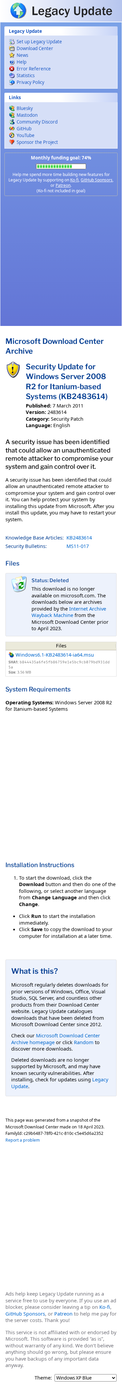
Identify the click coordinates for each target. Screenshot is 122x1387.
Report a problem (22, 1140)
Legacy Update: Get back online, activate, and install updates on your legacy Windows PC (61, 10)
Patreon (63, 185)
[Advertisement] (61, 261)
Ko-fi (74, 180)
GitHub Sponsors (97, 180)
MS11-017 (77, 546)
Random (84, 1042)
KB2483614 (79, 537)
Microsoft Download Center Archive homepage (55, 1038)
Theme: (43, 1377)
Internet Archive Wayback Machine (69, 612)
